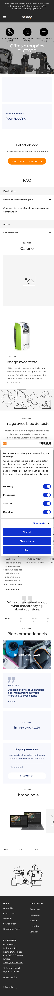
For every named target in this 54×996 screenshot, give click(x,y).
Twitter (33, 920)
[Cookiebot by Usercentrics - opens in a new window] (39, 443)
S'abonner (27, 776)
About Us (8, 908)
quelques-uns (13, 589)
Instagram (35, 915)
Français (9, 987)
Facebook (35, 909)
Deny (27, 550)
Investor (7, 918)
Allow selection (27, 541)
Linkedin (34, 926)
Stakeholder (9, 923)
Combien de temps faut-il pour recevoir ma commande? (26, 210)
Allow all (27, 532)
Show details (39, 523)
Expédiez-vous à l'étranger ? (18, 199)
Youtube (34, 931)
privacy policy (10, 977)
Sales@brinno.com (13, 962)
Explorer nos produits (27, 161)
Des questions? (11, 232)
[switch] (47, 495)
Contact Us (9, 913)
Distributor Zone (11, 929)
